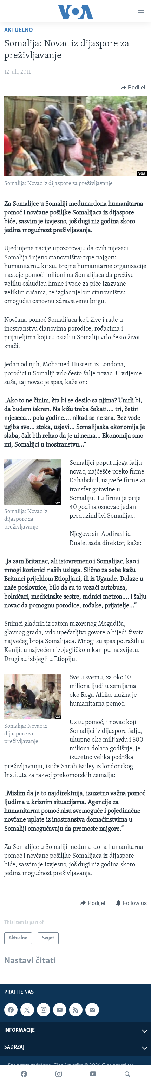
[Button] (134, 87)
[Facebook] (24, 1074)
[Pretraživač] (127, 1074)
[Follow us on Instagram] (43, 1009)
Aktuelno (18, 30)
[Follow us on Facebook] (11, 1009)
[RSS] (76, 1009)
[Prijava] (92, 1009)
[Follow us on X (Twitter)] (27, 1009)
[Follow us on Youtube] (59, 1009)
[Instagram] (59, 1074)
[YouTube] (93, 1074)
